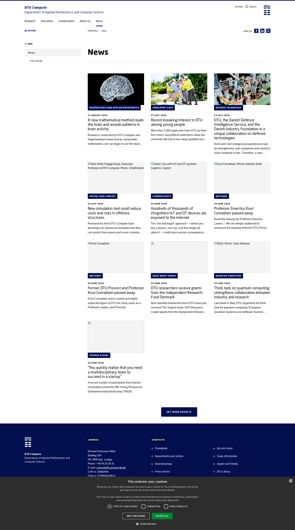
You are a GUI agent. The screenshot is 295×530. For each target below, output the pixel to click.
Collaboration (66, 21)
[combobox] (290, 481)
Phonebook (161, 448)
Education (47, 21)
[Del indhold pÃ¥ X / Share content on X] (268, 31)
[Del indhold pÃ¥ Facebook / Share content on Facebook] (256, 31)
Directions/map (163, 463)
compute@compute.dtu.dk (111, 467)
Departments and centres (169, 456)
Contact (239, 6)
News (99, 21)
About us (85, 21)
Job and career (225, 448)
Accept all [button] (162, 515)
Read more (173, 500)
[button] (53, 31)
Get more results (179, 412)
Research (30, 21)
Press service (162, 471)
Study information (227, 456)
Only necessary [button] (136, 515)
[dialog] (147, 503)
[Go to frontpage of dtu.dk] (267, 10)
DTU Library (223, 471)
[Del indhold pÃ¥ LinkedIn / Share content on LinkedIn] (262, 31)
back (30, 44)
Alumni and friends (227, 463)
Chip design (36, 60)
